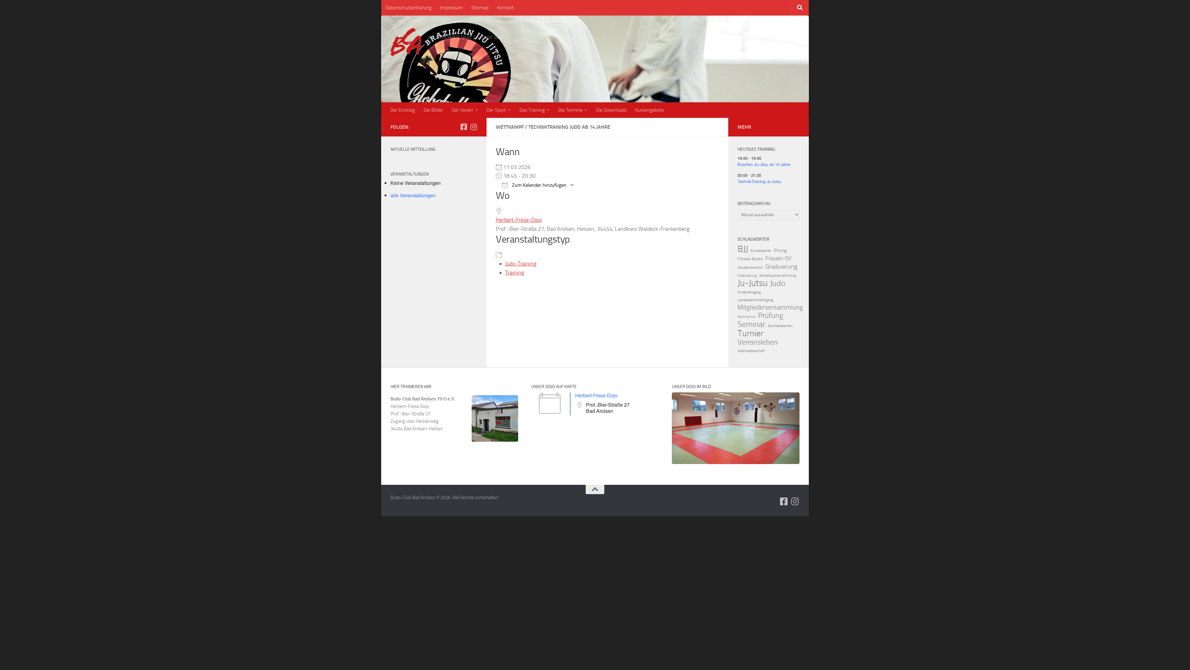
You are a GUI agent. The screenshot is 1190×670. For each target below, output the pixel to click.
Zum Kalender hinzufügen (538, 185)
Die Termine (570, 110)
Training (514, 272)
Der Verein (462, 110)
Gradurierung (747, 276)
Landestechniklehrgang (755, 300)
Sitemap (479, 8)
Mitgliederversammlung (770, 307)
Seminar (751, 324)
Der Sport (496, 110)
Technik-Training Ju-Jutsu (759, 181)
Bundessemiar (761, 251)
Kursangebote (649, 110)
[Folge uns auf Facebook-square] (463, 127)
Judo (777, 283)
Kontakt (505, 8)
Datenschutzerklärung (408, 8)
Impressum (451, 8)
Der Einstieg (402, 110)
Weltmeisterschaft (751, 351)
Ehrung (780, 250)
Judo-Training (520, 263)
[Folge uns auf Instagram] (473, 127)
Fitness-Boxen (750, 259)
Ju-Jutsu (753, 283)
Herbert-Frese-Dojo (519, 220)
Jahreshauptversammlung (777, 276)
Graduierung (781, 266)
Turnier (750, 333)
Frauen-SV (778, 258)
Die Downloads (611, 110)
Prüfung (770, 315)
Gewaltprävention (750, 268)
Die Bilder (433, 110)
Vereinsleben (758, 342)
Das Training (532, 110)
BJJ (743, 248)
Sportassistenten (780, 326)
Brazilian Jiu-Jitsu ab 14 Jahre (764, 164)
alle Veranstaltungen (413, 195)
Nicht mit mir (747, 317)
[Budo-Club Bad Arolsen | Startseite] (405, 42)
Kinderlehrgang (749, 292)
